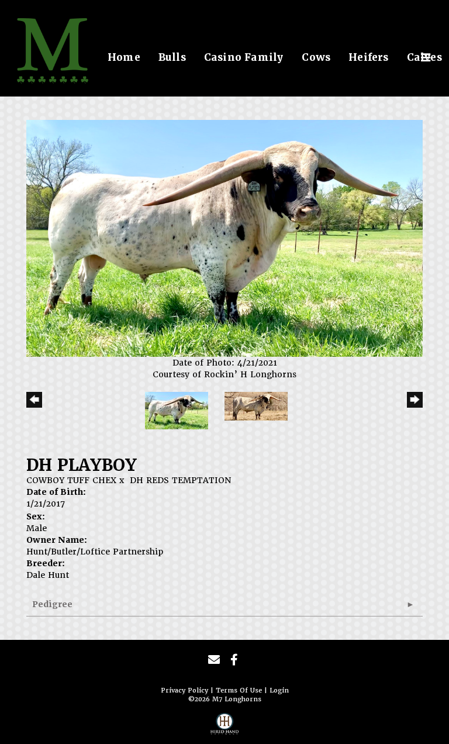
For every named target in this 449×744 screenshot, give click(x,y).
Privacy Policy (184, 690)
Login (279, 690)
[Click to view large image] (224, 238)
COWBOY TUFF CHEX (71, 480)
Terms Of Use (239, 690)
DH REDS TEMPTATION (180, 480)
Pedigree (52, 604)
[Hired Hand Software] (224, 727)
